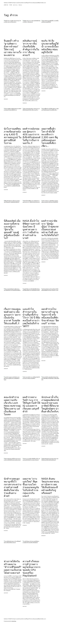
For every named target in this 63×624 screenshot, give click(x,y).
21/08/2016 (43, 261)
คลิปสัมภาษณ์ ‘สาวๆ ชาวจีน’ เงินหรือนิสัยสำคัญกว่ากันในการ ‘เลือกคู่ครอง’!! (31, 48)
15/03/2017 (6, 275)
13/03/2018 (43, 90)
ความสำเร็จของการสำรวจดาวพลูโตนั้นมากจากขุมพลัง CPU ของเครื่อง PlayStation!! (31, 568)
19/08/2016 (6, 368)
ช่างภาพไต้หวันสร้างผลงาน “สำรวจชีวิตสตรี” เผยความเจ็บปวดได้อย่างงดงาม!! (12, 567)
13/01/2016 (24, 443)
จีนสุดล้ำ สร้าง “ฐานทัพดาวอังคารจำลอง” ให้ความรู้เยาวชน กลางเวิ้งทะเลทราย (12, 48)
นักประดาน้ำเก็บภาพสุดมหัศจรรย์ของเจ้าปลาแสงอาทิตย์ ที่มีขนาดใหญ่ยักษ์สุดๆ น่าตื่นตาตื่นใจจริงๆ (50, 404)
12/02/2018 (6, 189)
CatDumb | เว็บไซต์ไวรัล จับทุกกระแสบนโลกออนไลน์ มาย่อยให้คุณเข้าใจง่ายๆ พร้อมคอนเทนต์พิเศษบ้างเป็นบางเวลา (25, 2)
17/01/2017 (24, 283)
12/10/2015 (43, 446)
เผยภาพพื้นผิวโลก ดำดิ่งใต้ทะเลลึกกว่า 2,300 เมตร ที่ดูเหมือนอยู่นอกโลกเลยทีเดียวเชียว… (49, 137)
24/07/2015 (6, 592)
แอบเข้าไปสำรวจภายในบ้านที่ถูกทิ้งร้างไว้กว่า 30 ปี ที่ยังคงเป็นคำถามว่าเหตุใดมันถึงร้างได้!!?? (31, 318)
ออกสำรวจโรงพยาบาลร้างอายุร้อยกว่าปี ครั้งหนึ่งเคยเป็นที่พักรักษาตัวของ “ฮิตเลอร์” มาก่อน (50, 316)
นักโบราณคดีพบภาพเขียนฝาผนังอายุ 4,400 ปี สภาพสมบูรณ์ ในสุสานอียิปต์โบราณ (12, 135)
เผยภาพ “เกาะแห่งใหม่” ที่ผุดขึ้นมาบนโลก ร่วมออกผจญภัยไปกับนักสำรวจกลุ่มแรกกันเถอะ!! (31, 487)
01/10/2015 (6, 530)
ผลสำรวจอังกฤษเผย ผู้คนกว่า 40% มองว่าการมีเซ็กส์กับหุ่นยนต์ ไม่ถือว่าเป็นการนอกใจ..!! (31, 135)
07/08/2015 (25, 525)
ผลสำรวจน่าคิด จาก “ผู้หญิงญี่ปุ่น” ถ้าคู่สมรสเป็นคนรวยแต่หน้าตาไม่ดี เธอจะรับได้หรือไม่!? (50, 228)
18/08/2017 (43, 195)
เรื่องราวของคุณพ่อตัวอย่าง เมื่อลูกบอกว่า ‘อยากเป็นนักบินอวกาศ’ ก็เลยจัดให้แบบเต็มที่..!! (12, 316)
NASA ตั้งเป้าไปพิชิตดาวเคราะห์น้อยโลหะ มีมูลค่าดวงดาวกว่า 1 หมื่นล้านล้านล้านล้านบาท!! (31, 229)
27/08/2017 (25, 192)
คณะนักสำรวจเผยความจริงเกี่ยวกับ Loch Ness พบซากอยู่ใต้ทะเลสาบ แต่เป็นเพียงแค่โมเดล (12, 406)
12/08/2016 (25, 371)
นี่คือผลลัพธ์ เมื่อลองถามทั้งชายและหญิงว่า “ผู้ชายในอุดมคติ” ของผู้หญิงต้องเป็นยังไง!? (12, 229)
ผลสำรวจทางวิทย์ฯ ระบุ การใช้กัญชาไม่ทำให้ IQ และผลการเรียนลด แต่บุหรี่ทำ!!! (31, 404)
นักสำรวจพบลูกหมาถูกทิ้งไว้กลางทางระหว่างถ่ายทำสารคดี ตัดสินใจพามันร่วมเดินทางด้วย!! (12, 487)
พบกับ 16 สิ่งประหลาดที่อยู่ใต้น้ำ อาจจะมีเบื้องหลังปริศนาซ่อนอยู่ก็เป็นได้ (50, 46)
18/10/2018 (6, 99)
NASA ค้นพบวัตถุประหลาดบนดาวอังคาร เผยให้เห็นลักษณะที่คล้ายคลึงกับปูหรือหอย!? (50, 485)
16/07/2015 (25, 606)
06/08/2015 (43, 535)
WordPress (14, 621)
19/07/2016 (43, 360)
